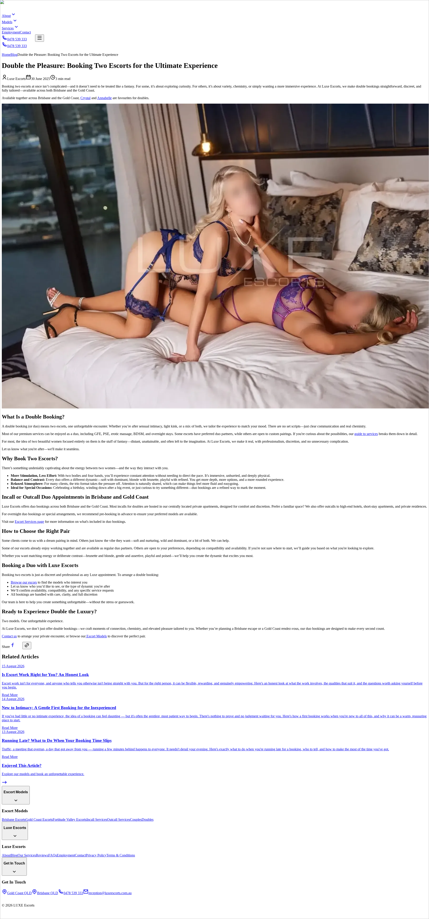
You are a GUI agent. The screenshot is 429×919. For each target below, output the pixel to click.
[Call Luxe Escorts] (4, 915)
